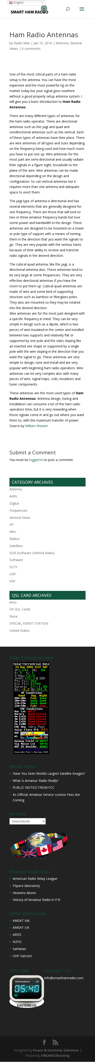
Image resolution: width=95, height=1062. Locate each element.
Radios (14, 539)
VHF (12, 581)
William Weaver (36, 426)
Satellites (16, 546)
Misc (12, 531)
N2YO (17, 941)
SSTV (13, 567)
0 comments (31, 48)
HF (11, 524)
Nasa (13, 616)
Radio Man (22, 43)
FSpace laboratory (26, 885)
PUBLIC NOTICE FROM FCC (33, 787)
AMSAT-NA (21, 920)
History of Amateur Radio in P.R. (37, 899)
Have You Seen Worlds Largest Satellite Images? (49, 773)
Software (16, 560)
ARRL (13, 496)
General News (19, 517)
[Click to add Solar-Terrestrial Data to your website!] (31, 753)
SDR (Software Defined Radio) (32, 553)
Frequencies (18, 510)
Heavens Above (24, 893)
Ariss (13, 602)
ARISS (17, 934)
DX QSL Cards (19, 609)
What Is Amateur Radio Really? (35, 780)
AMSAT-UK (21, 927)
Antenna (62, 43)
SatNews (19, 949)
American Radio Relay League (35, 878)
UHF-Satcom (22, 956)
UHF (12, 574)
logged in (36, 460)
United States (19, 630)
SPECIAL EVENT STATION (28, 623)
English (18, 2)
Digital (14, 503)
